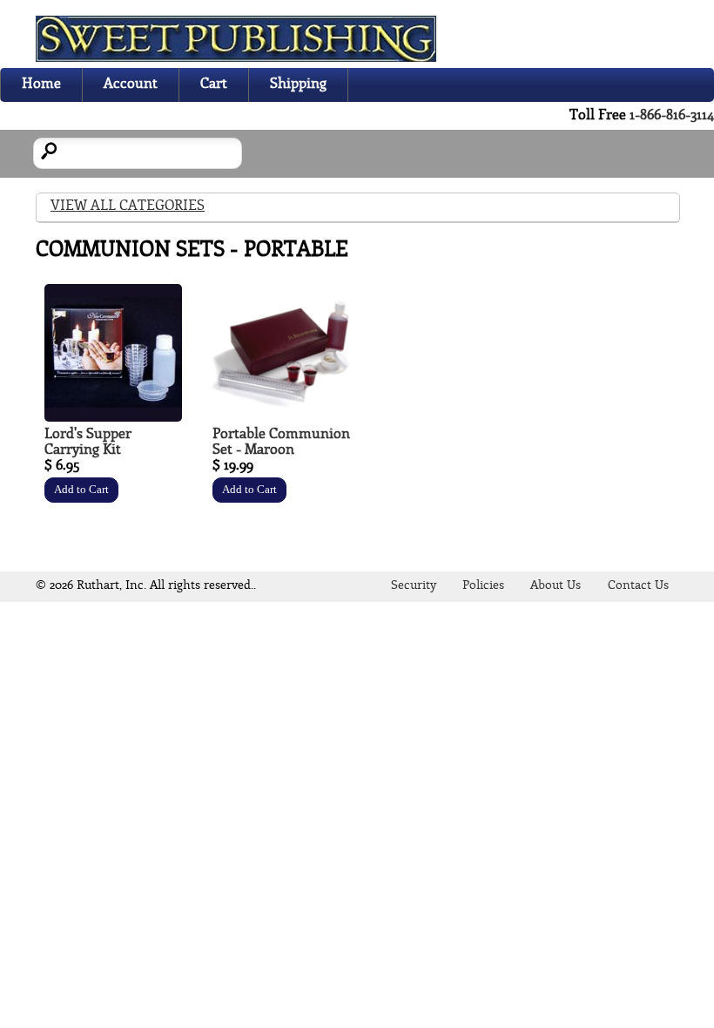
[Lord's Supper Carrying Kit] (113, 417)
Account (131, 84)
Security (413, 585)
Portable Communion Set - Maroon (281, 442)
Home (41, 84)
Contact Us (638, 585)
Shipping (298, 84)
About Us (555, 585)
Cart (213, 84)
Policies (483, 585)
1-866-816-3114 (672, 115)
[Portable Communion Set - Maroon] (281, 417)
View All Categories (128, 206)
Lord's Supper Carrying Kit (87, 442)
